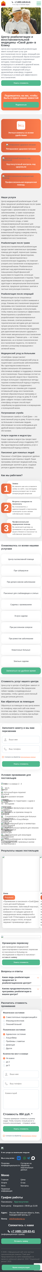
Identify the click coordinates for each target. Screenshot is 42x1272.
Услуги (4, 1183)
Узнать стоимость (21, 764)
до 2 (8, 1062)
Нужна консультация (21, 1267)
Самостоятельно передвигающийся (21, 1017)
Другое (9, 1048)
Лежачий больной (13, 1024)
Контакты (25, 1186)
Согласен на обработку (20, 757)
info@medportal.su (17, 1219)
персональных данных (28, 757)
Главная (4, 1180)
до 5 (8, 1065)
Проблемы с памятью (15, 1041)
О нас (23, 1183)
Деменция (10, 1045)
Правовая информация (6, 1190)
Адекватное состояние (16, 1034)
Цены (23, 1180)
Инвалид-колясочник (15, 1021)
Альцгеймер (11, 1038)
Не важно (10, 1058)
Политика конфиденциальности (10, 1164)
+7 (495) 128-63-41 (23, 1231)
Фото (3, 1186)
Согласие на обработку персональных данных (27, 1166)
